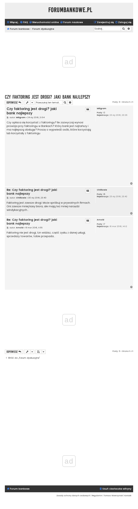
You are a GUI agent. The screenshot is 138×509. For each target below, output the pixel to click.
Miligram (101, 108)
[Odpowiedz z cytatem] (87, 109)
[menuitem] (24, 22)
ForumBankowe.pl (70, 10)
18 (104, 194)
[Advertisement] (49, 158)
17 (104, 224)
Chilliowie (102, 190)
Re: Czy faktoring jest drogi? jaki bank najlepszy (32, 192)
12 (104, 112)
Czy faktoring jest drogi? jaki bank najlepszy (47, 97)
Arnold (100, 220)
